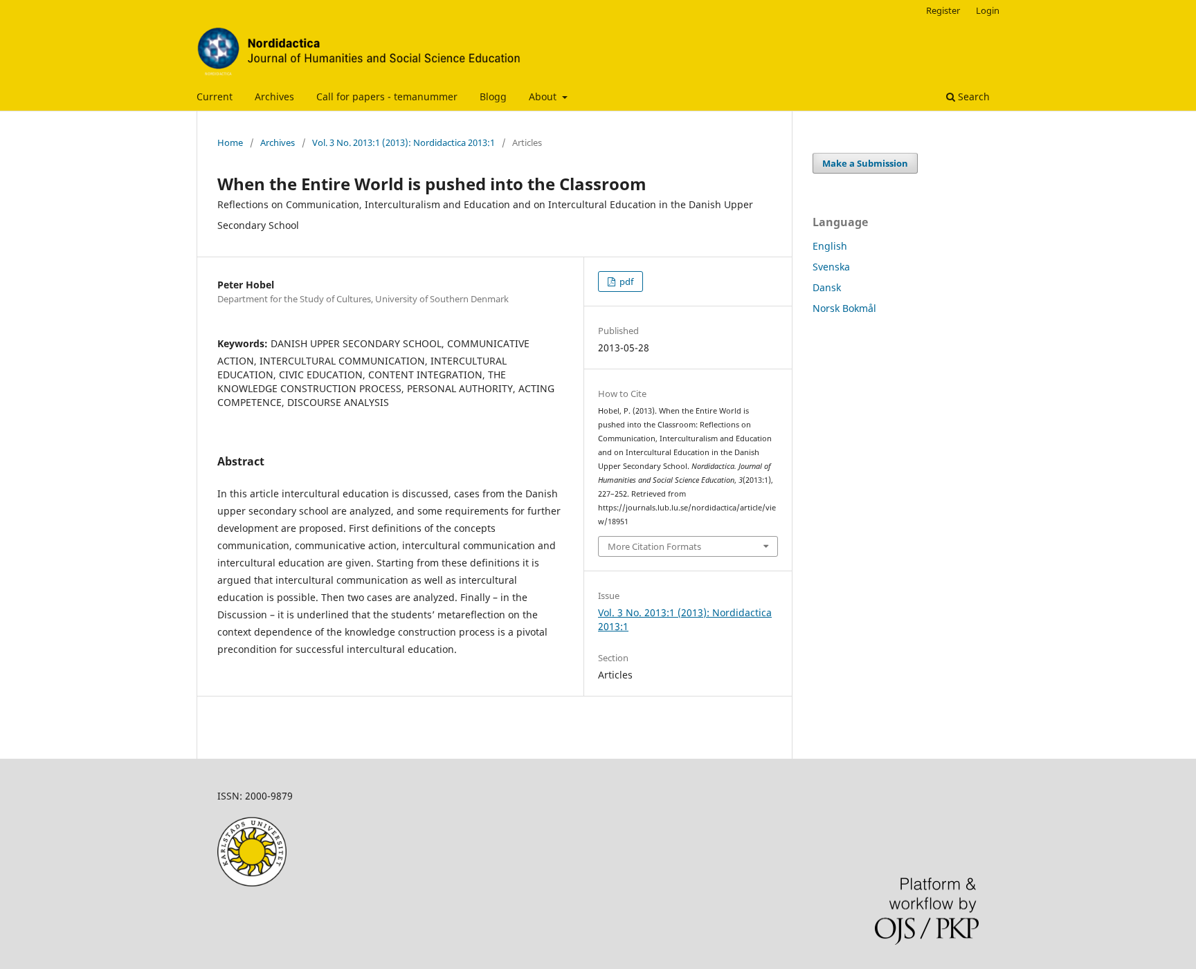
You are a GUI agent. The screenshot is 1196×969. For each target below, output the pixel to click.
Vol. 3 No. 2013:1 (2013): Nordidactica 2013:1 (403, 142)
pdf (625, 281)
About (544, 96)
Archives (274, 96)
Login (987, 10)
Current (215, 96)
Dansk (827, 287)
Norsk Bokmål (844, 308)
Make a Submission (865, 163)
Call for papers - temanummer (386, 96)
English (830, 245)
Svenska (831, 266)
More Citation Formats (654, 546)
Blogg (493, 96)
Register (943, 10)
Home (230, 142)
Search (972, 96)
